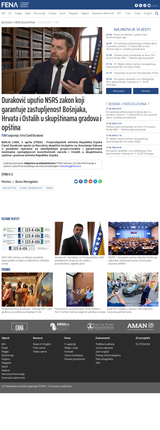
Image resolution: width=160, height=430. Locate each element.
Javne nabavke (104, 347)
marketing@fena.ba (70, 166)
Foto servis (39, 347)
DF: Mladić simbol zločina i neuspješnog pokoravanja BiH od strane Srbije (131, 65)
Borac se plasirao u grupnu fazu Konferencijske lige (126, 36)
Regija (18, 13)
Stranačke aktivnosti (103, 13)
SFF (119, 13)
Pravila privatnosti (74, 359)
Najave (85, 13)
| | (127, 104)
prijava (155, 5)
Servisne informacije (13, 374)
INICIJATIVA (9, 188)
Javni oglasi (102, 351)
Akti (98, 362)
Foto (128, 13)
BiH (3, 13)
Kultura (52, 13)
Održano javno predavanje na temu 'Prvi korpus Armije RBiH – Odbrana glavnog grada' (130, 56)
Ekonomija (39, 13)
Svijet (28, 13)
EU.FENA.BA (143, 344)
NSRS (49, 188)
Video (137, 13)
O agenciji (70, 344)
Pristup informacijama (108, 355)
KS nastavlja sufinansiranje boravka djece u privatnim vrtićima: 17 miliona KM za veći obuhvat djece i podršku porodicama (131, 46)
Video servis (40, 351)
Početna (6, 182)
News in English (42, 344)
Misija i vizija (71, 347)
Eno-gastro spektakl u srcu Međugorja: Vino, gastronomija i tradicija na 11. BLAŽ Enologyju (130, 82)
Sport (63, 13)
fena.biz (145, 91)
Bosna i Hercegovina (18, 22)
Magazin (73, 13)
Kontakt (69, 351)
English (148, 13)
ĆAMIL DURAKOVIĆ (31, 188)
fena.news (119, 91)
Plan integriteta (104, 359)
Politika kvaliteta (105, 344)
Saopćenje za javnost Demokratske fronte (132, 73)
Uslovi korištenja (73, 355)
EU (10, 13)
